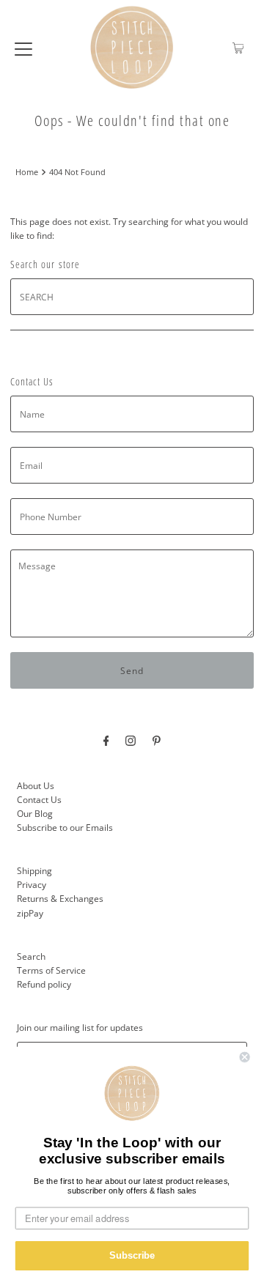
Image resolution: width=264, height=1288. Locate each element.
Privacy (31, 884)
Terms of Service (51, 970)
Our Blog (35, 813)
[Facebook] (106, 740)
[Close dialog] (245, 1057)
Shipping (34, 870)
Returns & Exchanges (60, 898)
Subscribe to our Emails (65, 827)
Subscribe (132, 1256)
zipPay (30, 913)
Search (31, 956)
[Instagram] (130, 740)
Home (26, 172)
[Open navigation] (23, 47)
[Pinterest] (157, 740)
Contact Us (39, 799)
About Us (35, 785)
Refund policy (44, 984)
